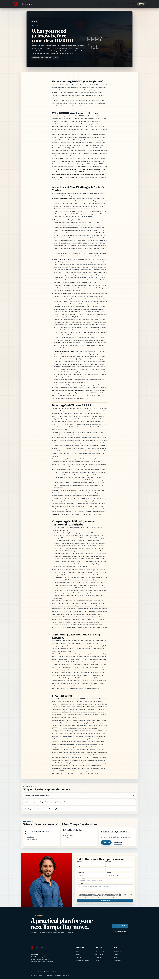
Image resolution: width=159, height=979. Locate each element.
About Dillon (117, 960)
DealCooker (99, 961)
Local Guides (116, 4)
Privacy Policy (124, 893)
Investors (126, 4)
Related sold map (32, 839)
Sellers (93, 4)
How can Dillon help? (82, 883)
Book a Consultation (120, 926)
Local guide (118, 842)
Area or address (81, 878)
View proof (106, 842)
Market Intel (117, 951)
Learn (115, 947)
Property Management (82, 960)
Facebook (53, 972)
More (133, 4)
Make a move (80, 947)
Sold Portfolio (99, 954)
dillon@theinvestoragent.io (38, 957)
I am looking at (80, 872)
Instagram (39, 972)
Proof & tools (98, 947)
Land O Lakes (69, 835)
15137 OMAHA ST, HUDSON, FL (115, 832)
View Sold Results (120, 931)
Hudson (67, 833)
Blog (35, 21)
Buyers (100, 4)
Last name (108, 861)
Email (78, 866)
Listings (107, 4)
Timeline (109, 872)
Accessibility (58, 975)
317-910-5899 (35, 954)
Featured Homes (99, 951)
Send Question (105, 900)
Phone (107, 866)
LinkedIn (46, 972)
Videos (116, 954)
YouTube (33, 972)
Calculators (98, 957)
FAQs (115, 957)
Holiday (67, 838)
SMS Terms (130, 893)
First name (79, 861)
